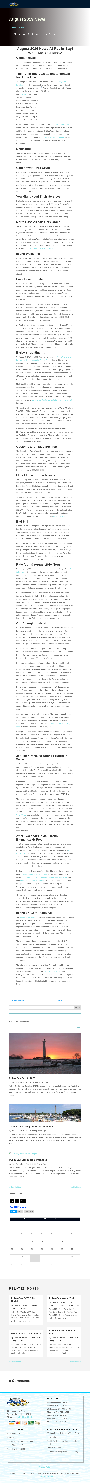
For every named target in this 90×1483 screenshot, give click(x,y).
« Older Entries (15, 1187)
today (23, 1201)
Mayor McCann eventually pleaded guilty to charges (47, 877)
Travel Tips (41, 1131)
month (13, 1212)
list (31, 1212)
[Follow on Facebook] (11, 34)
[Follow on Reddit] (37, 34)
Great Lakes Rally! (60, 516)
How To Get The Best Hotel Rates (20, 1441)
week (20, 1212)
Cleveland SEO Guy (46, 1476)
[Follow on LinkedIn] (19, 34)
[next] (17, 1201)
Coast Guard (21, 815)
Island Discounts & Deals (16, 1445)
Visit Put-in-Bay (18, 28)
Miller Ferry (23, 94)
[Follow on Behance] (46, 34)
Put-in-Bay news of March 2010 (40, 248)
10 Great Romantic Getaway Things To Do (63, 1433)
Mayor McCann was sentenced (32, 880)
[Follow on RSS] (50, 34)
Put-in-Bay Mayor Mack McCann (34, 874)
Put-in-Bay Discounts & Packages (28, 1159)
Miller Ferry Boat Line (51, 971)
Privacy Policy (45, 1467)
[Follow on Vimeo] (54, 34)
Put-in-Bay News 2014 (61, 1298)
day (26, 1212)
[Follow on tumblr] (32, 34)
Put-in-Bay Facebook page (53, 137)
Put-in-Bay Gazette (62, 125)
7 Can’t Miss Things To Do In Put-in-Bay (31, 1126)
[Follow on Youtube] (24, 34)
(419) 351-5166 (24, 1417)
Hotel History (52, 1437)
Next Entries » (75, 1187)
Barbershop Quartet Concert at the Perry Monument (52, 400)
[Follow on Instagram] (15, 34)
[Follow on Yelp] (41, 34)
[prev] (12, 1201)
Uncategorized (43, 1082)
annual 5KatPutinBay (28, 917)
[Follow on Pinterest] (28, 34)
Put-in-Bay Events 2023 (22, 1078)
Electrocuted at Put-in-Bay (26, 1333)
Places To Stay (12, 1437)
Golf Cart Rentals (13, 1433)
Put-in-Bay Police (72, 1305)
